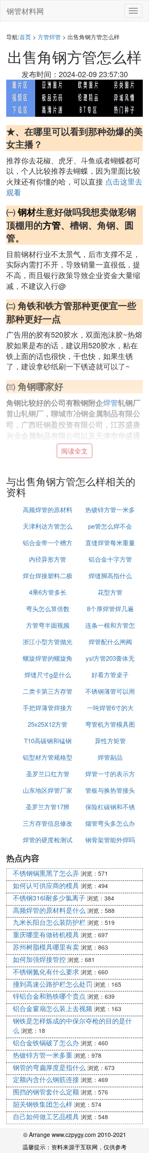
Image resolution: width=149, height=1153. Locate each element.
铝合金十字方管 (110, 559)
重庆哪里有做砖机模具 (46, 934)
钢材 (27, 211)
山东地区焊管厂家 (47, 790)
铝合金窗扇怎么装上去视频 (52, 1008)
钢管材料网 (25, 10)
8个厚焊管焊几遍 (110, 608)
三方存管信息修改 (47, 823)
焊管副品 (110, 757)
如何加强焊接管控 (39, 959)
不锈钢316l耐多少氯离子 (49, 898)
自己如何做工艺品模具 (46, 1116)
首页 (25, 37)
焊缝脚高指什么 (110, 575)
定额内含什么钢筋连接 (46, 1079)
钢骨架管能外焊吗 (110, 839)
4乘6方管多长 (48, 592)
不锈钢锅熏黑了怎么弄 (46, 873)
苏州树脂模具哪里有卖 (46, 947)
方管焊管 (49, 37)
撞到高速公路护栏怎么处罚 (52, 984)
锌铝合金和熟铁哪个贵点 (49, 996)
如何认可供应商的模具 (46, 885)
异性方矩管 (110, 740)
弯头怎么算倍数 (48, 608)
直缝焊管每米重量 (110, 542)
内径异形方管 (47, 559)
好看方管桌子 (110, 674)
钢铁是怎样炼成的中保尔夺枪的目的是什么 (72, 1025)
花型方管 (110, 592)
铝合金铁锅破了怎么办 (46, 1042)
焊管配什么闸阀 (110, 641)
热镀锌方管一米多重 (42, 1055)
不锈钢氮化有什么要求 (46, 971)
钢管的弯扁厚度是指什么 (49, 1067)
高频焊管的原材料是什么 (49, 910)
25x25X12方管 (47, 724)
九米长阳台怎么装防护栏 (49, 922)
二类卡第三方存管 (47, 691)
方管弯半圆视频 (48, 625)
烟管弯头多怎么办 (110, 823)
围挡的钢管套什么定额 (46, 1091)
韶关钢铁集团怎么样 (42, 1104)
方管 (52, 225)
